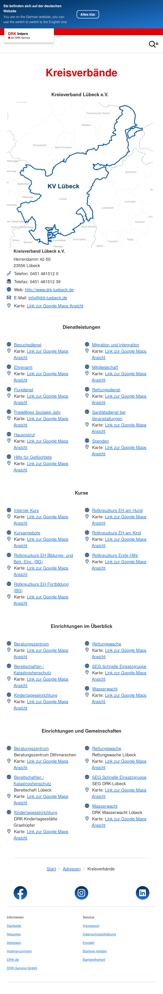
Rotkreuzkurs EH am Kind (116, 533)
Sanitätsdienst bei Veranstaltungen (108, 415)
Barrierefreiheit (94, 959)
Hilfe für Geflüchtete (33, 457)
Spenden (100, 441)
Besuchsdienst (27, 345)
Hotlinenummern (19, 951)
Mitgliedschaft (105, 367)
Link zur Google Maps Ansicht (55, 306)
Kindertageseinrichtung (35, 695)
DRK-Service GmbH (22, 968)
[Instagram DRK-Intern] (81, 893)
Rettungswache (106, 644)
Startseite (14, 925)
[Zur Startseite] (29, 35)
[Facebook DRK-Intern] (20, 893)
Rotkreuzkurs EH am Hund (117, 510)
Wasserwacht (105, 689)
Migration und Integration (115, 345)
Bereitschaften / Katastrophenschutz (32, 669)
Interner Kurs (26, 510)
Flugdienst (23, 389)
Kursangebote (27, 533)
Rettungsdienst (106, 389)
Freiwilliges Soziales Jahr (37, 412)
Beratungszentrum (31, 644)
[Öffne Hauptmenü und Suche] (154, 44)
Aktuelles (14, 934)
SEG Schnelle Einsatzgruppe (119, 666)
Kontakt (88, 942)
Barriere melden (95, 951)
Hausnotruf (24, 434)
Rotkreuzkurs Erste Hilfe (115, 555)
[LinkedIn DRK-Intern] (142, 893)
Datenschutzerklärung (99, 934)
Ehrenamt (23, 367)
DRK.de (13, 959)
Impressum (91, 925)
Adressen (14, 942)
